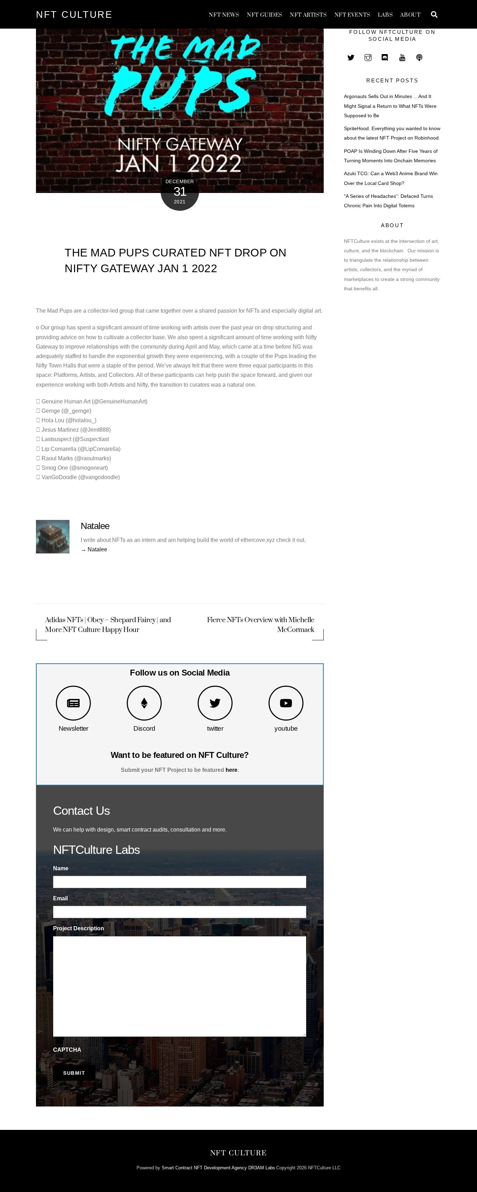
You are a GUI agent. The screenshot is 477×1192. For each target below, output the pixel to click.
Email (60, 898)
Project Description (78, 928)
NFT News (224, 15)
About (410, 15)
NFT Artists (308, 15)
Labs (385, 15)
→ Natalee (94, 549)
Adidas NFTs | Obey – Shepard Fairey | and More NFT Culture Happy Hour (108, 625)
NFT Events (352, 15)
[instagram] (368, 56)
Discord (144, 728)
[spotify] (419, 56)
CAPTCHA (67, 1050)
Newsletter (73, 728)
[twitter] (351, 56)
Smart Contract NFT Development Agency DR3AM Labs (218, 1167)
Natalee (95, 526)
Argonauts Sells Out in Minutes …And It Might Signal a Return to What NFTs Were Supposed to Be (390, 106)
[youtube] (402, 56)
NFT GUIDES (264, 15)
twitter (215, 728)
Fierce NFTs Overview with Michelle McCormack (261, 625)
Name (60, 868)
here (231, 770)
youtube (286, 728)
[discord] (385, 56)
